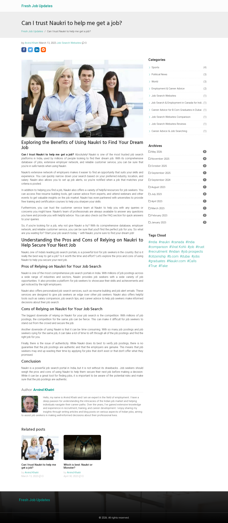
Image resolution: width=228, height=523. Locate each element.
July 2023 (156, 194)
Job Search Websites (69, 42)
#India (190, 242)
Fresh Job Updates (37, 6)
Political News (159, 74)
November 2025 (160, 158)
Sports (155, 67)
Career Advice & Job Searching (169, 131)
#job (191, 247)
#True (152, 266)
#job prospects (192, 251)
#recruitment (157, 251)
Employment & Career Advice (168, 88)
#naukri (164, 242)
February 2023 (159, 215)
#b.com (172, 256)
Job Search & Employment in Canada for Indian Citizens (177, 102)
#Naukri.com (176, 261)
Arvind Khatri (32, 42)
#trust (200, 247)
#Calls (191, 261)
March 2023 (157, 208)
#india (152, 242)
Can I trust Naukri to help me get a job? (38, 466)
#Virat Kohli (177, 247)
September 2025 (160, 172)
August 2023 (158, 187)
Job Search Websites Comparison (171, 116)
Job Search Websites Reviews (169, 123)
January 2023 (158, 222)
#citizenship (157, 256)
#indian (174, 251)
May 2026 (156, 151)
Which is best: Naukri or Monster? (78, 466)
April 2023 (156, 201)
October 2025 (159, 165)
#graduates (156, 261)
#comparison (158, 247)
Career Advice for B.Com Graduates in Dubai (176, 109)
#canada (177, 242)
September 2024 (160, 179)
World (155, 81)
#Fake (163, 266)
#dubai (185, 256)
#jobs (195, 256)
